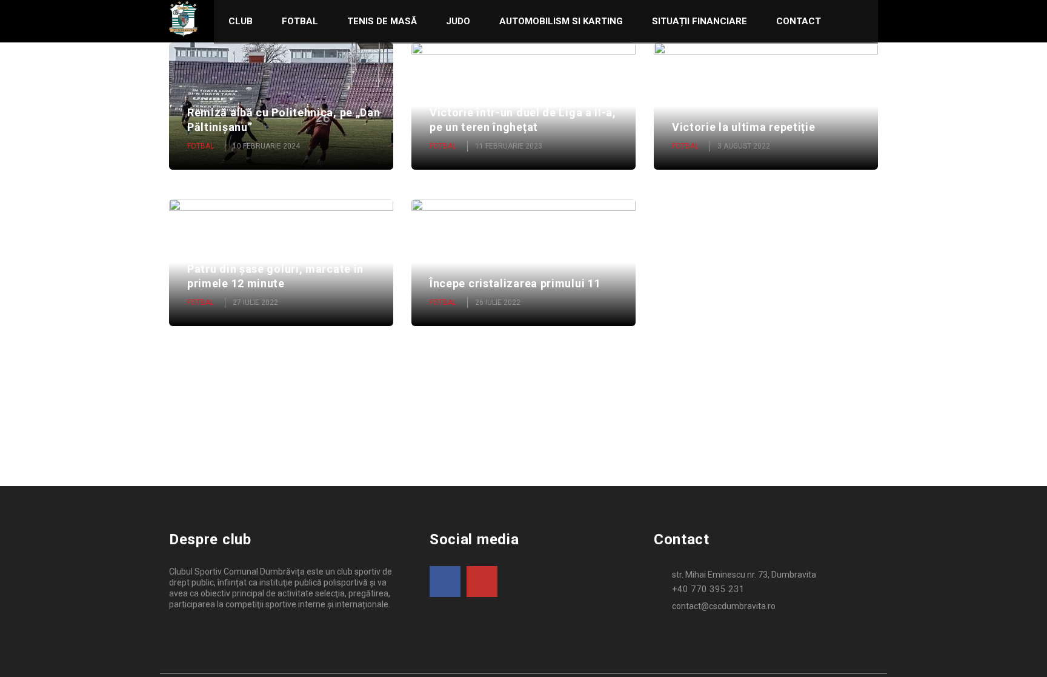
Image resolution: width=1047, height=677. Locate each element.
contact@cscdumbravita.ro (724, 606)
